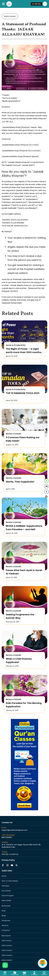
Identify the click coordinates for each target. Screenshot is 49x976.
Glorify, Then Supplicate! (20, 481)
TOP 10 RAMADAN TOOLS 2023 (22, 393)
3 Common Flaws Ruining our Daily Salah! (22, 439)
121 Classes (34, 974)
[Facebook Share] (46, 492)
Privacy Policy (8, 860)
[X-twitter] (16, 865)
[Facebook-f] (3, 865)
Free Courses (14, 974)
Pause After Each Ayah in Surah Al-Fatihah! (24, 572)
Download (44, 974)
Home (5, 974)
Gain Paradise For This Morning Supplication (24, 704)
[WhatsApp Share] (46, 481)
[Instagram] (7, 865)
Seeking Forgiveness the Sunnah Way (20, 616)
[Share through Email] (46, 486)
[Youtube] (12, 865)
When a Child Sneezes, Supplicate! (19, 660)
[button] (3, 4)
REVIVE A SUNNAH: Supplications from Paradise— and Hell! (24, 527)
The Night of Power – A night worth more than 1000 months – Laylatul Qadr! (23, 350)
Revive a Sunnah (10, 16)
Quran (24, 974)
